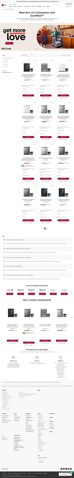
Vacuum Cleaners (29, 425)
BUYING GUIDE (5, 422)
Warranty (39, 431)
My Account (40, 446)
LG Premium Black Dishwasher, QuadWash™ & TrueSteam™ (46, 200)
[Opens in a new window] (61, 469)
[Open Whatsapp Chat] (71, 472)
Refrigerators (28, 415)
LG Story (51, 431)
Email (39, 390)
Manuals (39, 420)
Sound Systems (16, 420)
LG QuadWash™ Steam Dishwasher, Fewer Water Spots (63, 158)
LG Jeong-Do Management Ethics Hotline (66, 474)
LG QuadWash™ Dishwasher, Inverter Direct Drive (46, 158)
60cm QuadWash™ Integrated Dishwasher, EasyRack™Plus (46, 75)
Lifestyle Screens (5, 417)
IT (2, 435)
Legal (34, 473)
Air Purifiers (16, 442)
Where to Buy (28, 95)
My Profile (40, 447)
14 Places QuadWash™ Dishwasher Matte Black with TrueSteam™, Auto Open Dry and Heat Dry (28, 75)
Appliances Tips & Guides (30, 429)
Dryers (27, 423)
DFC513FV (45, 120)
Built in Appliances (29, 426)
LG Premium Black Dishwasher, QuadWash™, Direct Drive (63, 200)
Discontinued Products (6, 72)
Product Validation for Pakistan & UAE (43, 430)
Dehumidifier (16, 444)
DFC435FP (27, 161)
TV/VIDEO (4, 413)
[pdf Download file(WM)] (22, 166)
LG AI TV (39, 459)
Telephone (39, 438)
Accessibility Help (38, 473)
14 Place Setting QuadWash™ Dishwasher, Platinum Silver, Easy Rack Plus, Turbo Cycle (63, 117)
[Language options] (67, 6)
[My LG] (69, 6)
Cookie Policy (29, 473)
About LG (51, 421)
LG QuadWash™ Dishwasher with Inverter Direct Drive (28, 200)
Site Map (9, 473)
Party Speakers (16, 418)
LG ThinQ (51, 417)
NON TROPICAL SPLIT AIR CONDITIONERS (18, 441)
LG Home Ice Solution (29, 431)
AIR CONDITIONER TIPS (18, 445)
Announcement (40, 433)
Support (39, 413)
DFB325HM (45, 202)
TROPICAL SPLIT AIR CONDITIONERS (17, 438)
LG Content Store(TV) (6, 420)
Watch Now (9, 43)
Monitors (3, 437)
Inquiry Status (40, 441)
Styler (27, 422)
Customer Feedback (41, 444)
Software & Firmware (41, 421)
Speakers (15, 415)
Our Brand (51, 423)
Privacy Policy (23, 473)
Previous (2, 37)
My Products (40, 449)
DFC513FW (63, 78)
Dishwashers (28, 418)
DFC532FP (63, 160)
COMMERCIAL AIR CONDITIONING (19, 448)
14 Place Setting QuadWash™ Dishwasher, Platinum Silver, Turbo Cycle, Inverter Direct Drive (28, 117)
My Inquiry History (41, 450)
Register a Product (41, 423)
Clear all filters (4, 70)
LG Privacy (44, 473)
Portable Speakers (17, 417)
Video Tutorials (40, 418)
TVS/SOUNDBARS (5, 415)
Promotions (51, 427)
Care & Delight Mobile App (42, 442)
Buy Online (10, 293)
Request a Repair (41, 426)
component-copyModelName (30, 78)
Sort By (22, 55)
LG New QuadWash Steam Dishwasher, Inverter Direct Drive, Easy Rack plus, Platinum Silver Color (28, 159)
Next (71, 37)
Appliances (28, 413)
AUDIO (15, 413)
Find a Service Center (41, 428)
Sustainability (51, 424)
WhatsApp (40, 439)
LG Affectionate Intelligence (42, 457)
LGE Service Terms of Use (16, 473)
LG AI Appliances (29, 428)
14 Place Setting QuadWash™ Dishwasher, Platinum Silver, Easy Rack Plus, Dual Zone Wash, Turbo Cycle (63, 76)
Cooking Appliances (29, 417)
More (70, 386)
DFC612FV (45, 160)
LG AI (39, 455)
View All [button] (69, 55)
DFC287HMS (28, 78)
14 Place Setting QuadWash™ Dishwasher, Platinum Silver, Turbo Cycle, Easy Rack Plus (45, 117)
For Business (69, 3)
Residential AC (17, 435)
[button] (28, 97)
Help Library (40, 417)
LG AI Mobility (40, 462)
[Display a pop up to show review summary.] (68, 163)
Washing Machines (29, 420)
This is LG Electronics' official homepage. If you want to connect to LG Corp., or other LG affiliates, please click (19, 476)
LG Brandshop (52, 413)
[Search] (71, 6)
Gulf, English (6, 468)
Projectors (4, 418)
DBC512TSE (45, 77)
